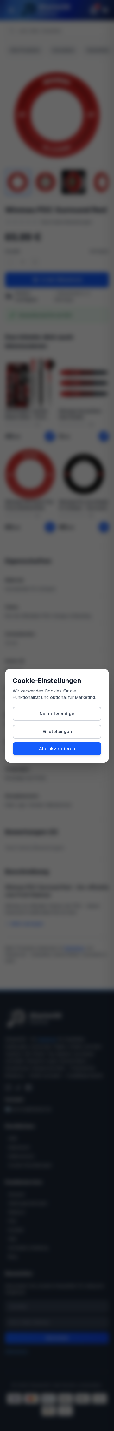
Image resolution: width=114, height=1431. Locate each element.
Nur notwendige (57, 714)
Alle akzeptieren (57, 749)
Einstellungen (57, 731)
